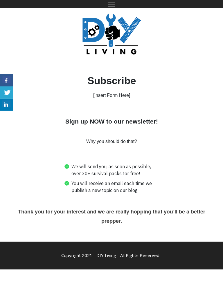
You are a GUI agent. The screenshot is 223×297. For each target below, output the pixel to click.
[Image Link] (112, 34)
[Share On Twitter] (6, 92)
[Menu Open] (111, 4)
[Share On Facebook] (6, 80)
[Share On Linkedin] (6, 105)
